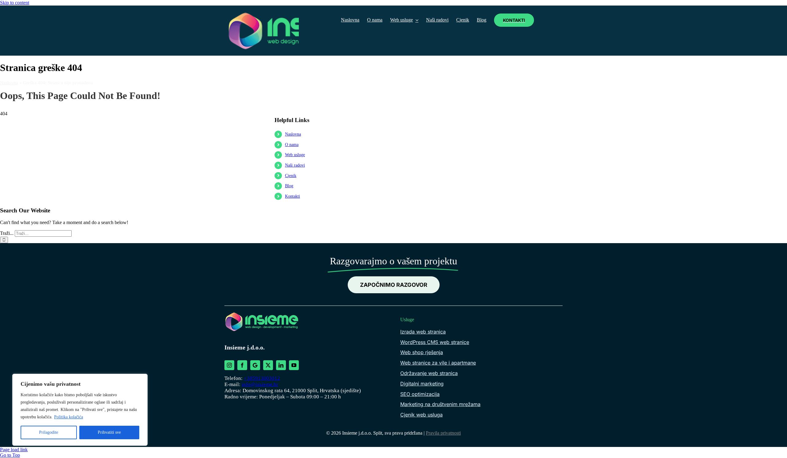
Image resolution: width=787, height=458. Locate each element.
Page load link (14, 449)
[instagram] (229, 365)
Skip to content (14, 2)
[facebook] (242, 365)
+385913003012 (262, 378)
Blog (289, 186)
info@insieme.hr (260, 384)
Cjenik (290, 175)
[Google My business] (255, 365)
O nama (292, 144)
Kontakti (292, 196)
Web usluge (295, 154)
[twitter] (268, 365)
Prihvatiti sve (109, 432)
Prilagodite (48, 432)
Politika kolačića (68, 417)
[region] (80, 410)
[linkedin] (281, 365)
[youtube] (294, 365)
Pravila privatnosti (443, 433)
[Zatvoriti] (141, 379)
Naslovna (9, 82)
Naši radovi (295, 165)
